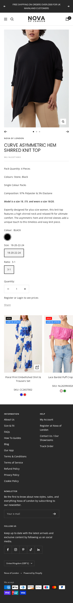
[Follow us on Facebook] (8, 549)
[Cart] (67, 19)
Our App (9, 450)
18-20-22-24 (14, 252)
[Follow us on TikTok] (31, 549)
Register (8, 297)
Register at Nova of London (50, 427)
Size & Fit (9, 425)
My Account (46, 419)
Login (20, 297)
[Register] (54, 514)
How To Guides (12, 438)
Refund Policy (12, 468)
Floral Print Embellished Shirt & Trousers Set (23, 379)
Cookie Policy (11, 481)
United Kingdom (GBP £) (17, 563)
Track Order (46, 446)
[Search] (12, 19)
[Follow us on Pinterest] (23, 549)
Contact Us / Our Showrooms (49, 438)
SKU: (17, 389)
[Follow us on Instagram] (15, 549)
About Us (9, 419)
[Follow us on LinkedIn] (38, 549)
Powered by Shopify (33, 573)
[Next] (67, 131)
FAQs (7, 431)
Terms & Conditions (15, 456)
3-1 (9, 269)
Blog (6, 444)
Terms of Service (13, 462)
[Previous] (5, 131)
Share (7, 305)
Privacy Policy (11, 474)
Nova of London (14, 138)
